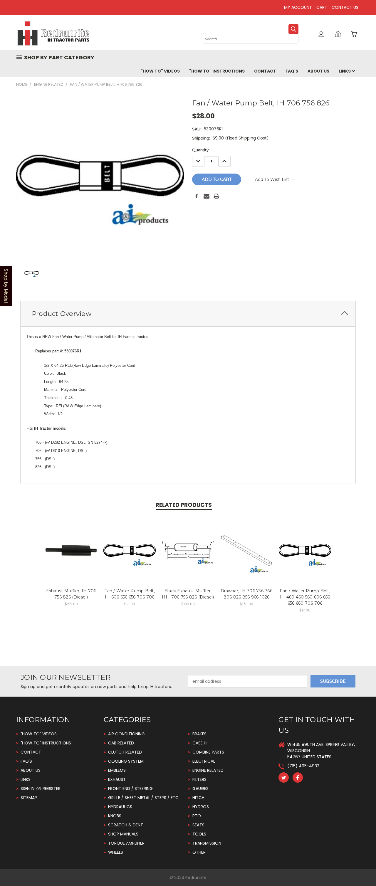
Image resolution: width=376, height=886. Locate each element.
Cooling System (126, 761)
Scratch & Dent (125, 825)
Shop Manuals (123, 834)
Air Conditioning (126, 734)
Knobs (114, 816)
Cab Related (121, 743)
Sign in (28, 788)
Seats (198, 825)
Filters (199, 779)
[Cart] (354, 34)
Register (52, 788)
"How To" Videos (160, 71)
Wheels (115, 852)
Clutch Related (125, 752)
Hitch (198, 798)
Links (345, 71)
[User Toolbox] (321, 34)
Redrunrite (196, 877)
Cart (321, 7)
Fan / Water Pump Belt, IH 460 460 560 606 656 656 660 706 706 (305, 597)
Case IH (199, 743)
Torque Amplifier (126, 843)
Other (199, 852)
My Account (298, 7)
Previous (360, 867)
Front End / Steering (130, 788)
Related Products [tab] (184, 505)
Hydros (200, 807)
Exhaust (117, 779)
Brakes (199, 734)
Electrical (203, 761)
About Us (318, 71)
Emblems (117, 770)
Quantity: (200, 149)
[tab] (188, 314)
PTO (196, 816)
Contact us (345, 7)
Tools (199, 834)
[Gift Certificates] (338, 34)
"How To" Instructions (217, 71)
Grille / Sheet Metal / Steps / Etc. (143, 798)
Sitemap (29, 798)
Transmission (206, 843)
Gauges (200, 788)
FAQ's (292, 71)
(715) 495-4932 (303, 766)
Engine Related (208, 770)
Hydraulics (120, 807)
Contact (265, 71)
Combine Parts (208, 752)
